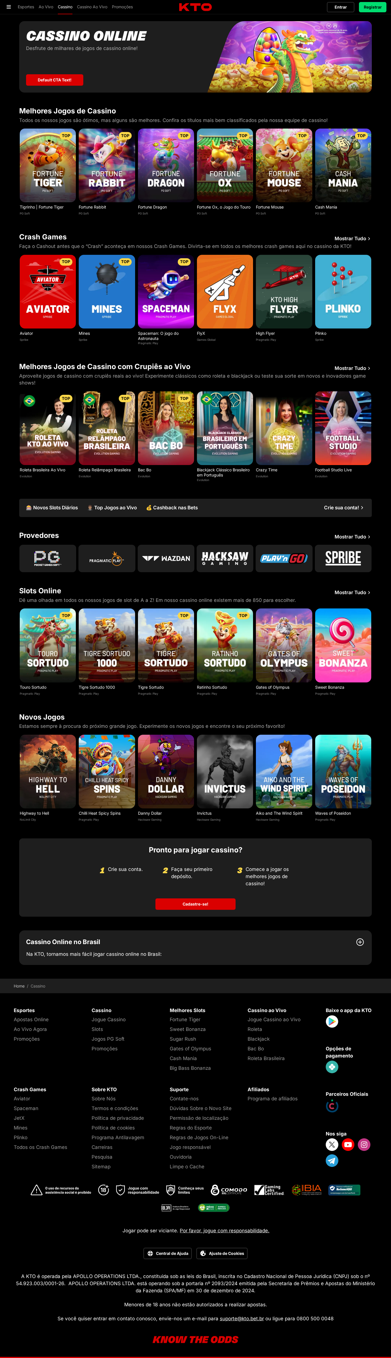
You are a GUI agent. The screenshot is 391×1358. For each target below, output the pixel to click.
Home (19, 986)
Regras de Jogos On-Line (199, 1137)
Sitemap (101, 1166)
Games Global (206, 339)
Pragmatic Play (148, 343)
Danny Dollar (150, 813)
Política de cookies (113, 1128)
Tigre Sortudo (151, 687)
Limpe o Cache (187, 1166)
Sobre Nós (104, 1098)
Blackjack (259, 1039)
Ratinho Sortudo (212, 687)
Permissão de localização (199, 1118)
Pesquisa (102, 1157)
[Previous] (19, 173)
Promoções (27, 1039)
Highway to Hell (34, 813)
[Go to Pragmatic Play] (106, 558)
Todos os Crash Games (40, 1147)
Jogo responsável (190, 1147)
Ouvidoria (181, 1157)
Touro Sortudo (33, 687)
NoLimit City (28, 819)
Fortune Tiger (185, 1019)
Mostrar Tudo (350, 238)
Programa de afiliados (273, 1098)
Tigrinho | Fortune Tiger (42, 207)
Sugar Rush (183, 1039)
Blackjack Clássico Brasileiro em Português (223, 472)
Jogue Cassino (109, 1019)
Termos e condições (115, 1108)
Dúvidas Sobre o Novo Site (201, 1108)
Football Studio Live (333, 469)
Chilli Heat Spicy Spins (100, 813)
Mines (84, 333)
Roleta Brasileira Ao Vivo (42, 469)
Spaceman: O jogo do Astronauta (158, 336)
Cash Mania (326, 207)
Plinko (320, 333)
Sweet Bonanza (329, 687)
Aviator (26, 333)
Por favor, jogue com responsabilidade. (224, 1230)
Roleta (255, 1029)
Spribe (24, 339)
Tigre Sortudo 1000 (97, 687)
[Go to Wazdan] (166, 558)
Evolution (26, 476)
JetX (19, 1118)
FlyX (201, 333)
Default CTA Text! (55, 79)
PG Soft (25, 213)
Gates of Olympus (272, 687)
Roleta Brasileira (266, 1058)
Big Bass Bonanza (190, 1068)
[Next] (372, 173)
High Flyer (265, 333)
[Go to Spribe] (343, 558)
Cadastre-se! (195, 904)
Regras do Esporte (191, 1128)
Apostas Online (31, 1019)
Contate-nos (184, 1098)
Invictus (204, 813)
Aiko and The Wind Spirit (279, 813)
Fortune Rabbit (92, 207)
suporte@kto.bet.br (242, 1318)
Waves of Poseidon (333, 813)
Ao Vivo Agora (30, 1029)
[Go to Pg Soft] (47, 558)
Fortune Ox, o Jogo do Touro (223, 207)
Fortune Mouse (270, 207)
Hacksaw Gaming (149, 819)
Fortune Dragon (152, 207)
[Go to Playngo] (284, 558)
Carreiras (102, 1147)
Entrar (341, 7)
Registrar (373, 7)
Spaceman (26, 1108)
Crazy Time (266, 469)
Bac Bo (144, 469)
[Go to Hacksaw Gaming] (225, 558)
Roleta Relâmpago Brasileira (105, 469)
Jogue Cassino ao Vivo (274, 1019)
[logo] (195, 7)
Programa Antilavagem (118, 1137)
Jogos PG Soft (108, 1039)
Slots (97, 1029)
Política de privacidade (118, 1118)
